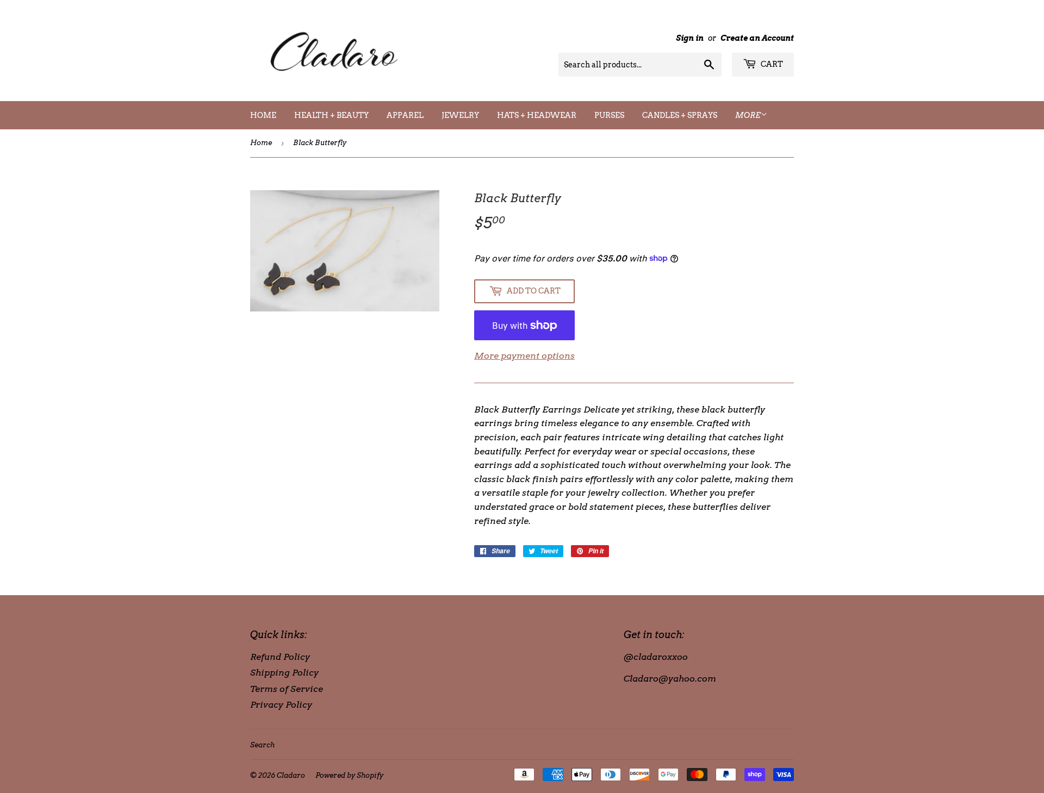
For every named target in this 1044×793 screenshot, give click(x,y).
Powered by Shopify (349, 775)
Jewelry (460, 115)
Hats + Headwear (536, 115)
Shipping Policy (284, 672)
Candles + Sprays (679, 115)
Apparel (405, 115)
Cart (771, 64)
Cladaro (291, 775)
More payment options (524, 356)
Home (263, 115)
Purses (609, 115)
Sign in (690, 38)
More (748, 115)
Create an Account (757, 38)
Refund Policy (280, 657)
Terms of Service (286, 689)
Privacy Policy (281, 705)
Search (262, 745)
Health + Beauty (331, 115)
